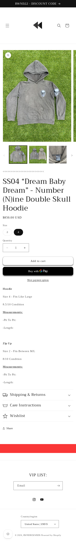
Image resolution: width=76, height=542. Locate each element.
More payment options (38, 280)
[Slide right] (72, 155)
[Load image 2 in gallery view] (38, 155)
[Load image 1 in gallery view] (18, 155)
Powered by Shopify (51, 535)
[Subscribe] (58, 485)
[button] (7, 26)
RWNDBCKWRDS (32, 535)
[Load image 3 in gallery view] (58, 155)
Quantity (7, 240)
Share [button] (9, 428)
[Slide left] (4, 155)
